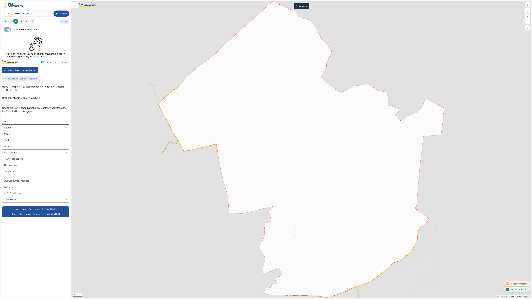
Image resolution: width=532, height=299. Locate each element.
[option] (4, 21)
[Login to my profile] (527, 4)
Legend (527, 296)
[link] (517, 283)
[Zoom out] (527, 21)
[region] (301, 149)
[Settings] (527, 10)
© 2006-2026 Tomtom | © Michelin (510, 296)
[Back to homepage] (13, 5)
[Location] (527, 27)
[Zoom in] (527, 16)
